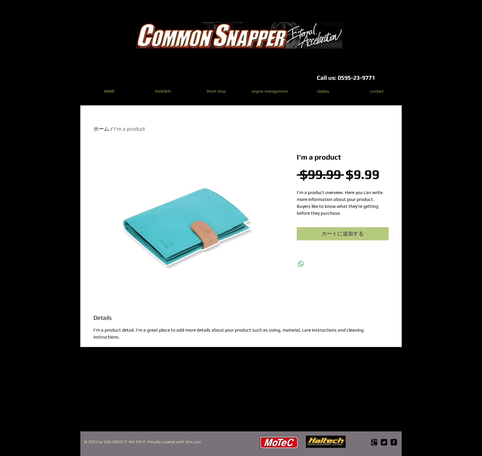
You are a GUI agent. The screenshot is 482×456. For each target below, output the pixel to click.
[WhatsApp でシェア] (301, 264)
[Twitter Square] (384, 442)
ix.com (195, 442)
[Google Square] (374, 442)
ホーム (101, 129)
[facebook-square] (394, 442)
